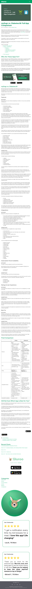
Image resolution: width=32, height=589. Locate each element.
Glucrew (2, 481)
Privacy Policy (7, 587)
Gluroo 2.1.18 (3, 449)
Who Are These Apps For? (7, 45)
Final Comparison (6, 54)
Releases (2, 485)
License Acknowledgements (23, 587)
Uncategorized (3, 486)
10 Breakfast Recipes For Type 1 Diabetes (9, 440)
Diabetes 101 (3, 479)
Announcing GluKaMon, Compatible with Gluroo (9, 445)
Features (7, 47)
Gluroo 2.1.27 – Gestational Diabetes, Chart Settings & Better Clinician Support (14, 447)
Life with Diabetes (5, 437)
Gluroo (3, 2)
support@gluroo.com (16, 582)
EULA (11, 587)
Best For (7, 52)
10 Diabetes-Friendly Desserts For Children (9, 439)
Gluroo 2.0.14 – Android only (6, 451)
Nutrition (2, 484)
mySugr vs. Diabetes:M (7, 46)
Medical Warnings (15, 587)
